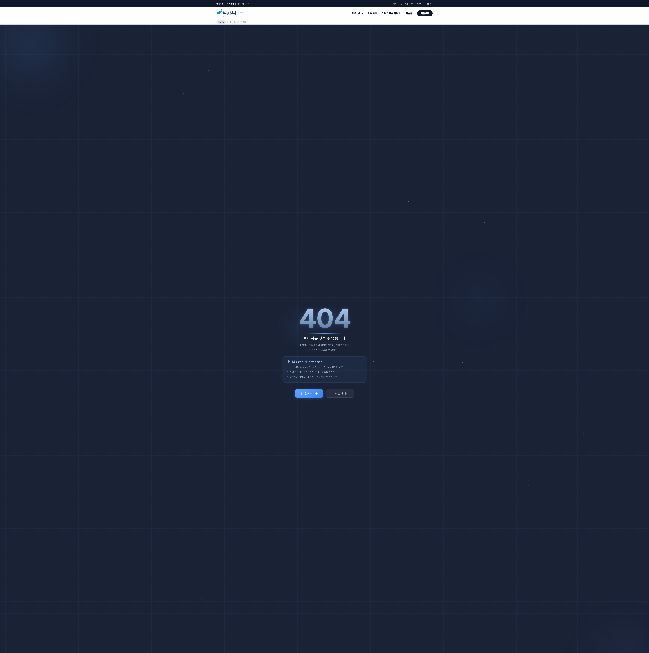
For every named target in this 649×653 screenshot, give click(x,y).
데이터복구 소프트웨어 (225, 4)
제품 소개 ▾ (357, 13)
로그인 (430, 4)
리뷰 (400, 4)
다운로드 (372, 13)
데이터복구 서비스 (244, 4)
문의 (413, 4)
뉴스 (406, 4)
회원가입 (421, 4)
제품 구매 (425, 13)
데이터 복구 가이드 (391, 13)
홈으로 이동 (311, 393)
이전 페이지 (341, 393)
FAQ (394, 4)
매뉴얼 (409, 13)
